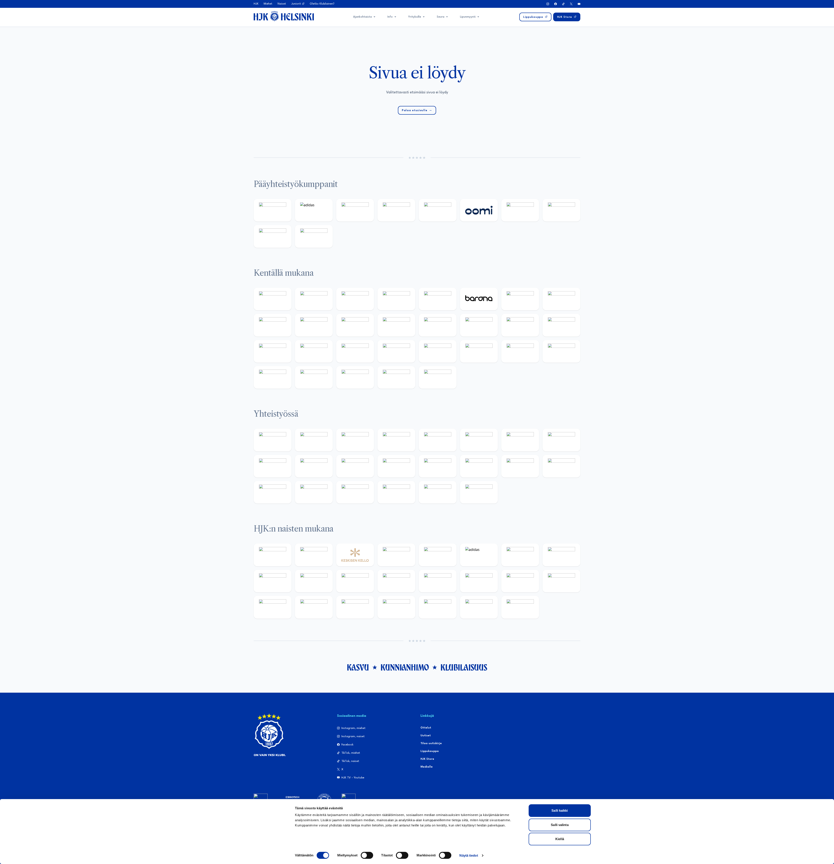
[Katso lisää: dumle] (479, 351)
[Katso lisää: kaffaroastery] (438, 440)
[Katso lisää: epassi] (396, 581)
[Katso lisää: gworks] (520, 466)
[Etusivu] (284, 16)
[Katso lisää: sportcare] (314, 492)
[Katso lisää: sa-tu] (314, 466)
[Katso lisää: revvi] (272, 210)
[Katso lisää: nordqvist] (438, 299)
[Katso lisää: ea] (272, 377)
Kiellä (559, 839)
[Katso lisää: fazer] (438, 351)
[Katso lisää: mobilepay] (272, 299)
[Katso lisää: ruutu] (438, 210)
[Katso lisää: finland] (479, 581)
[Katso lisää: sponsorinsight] (479, 492)
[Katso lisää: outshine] (355, 466)
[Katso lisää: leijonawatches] (355, 325)
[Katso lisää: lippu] (479, 466)
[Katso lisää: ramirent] (355, 351)
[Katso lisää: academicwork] (272, 351)
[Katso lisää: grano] (520, 351)
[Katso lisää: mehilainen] (314, 236)
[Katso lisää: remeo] (396, 377)
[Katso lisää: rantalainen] (314, 555)
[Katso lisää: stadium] (272, 236)
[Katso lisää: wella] (355, 581)
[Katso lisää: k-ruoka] (561, 351)
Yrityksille (414, 16)
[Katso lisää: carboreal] (314, 299)
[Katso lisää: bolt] (520, 210)
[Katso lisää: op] (396, 210)
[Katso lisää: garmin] (396, 466)
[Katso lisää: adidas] (314, 210)
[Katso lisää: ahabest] (272, 492)
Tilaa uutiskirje (431, 743)
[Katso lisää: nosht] (355, 440)
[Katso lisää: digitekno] (272, 325)
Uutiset (425, 735)
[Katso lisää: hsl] (396, 351)
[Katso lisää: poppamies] (314, 440)
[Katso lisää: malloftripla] (314, 351)
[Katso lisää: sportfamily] (438, 466)
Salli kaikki (559, 810)
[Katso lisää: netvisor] (314, 377)
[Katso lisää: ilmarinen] (520, 325)
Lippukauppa (429, 751)
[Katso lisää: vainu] (520, 555)
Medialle (426, 766)
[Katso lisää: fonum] (561, 555)
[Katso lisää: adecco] (520, 299)
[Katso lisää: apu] (396, 325)
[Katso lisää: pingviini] (355, 299)
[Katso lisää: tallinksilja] (561, 210)
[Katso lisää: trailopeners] (396, 299)
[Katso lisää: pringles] (561, 440)
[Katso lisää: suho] (355, 492)
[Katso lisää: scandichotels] (438, 377)
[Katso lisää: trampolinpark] (272, 440)
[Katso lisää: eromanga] (396, 440)
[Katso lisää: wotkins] (520, 440)
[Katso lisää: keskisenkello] (355, 555)
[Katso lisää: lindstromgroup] (272, 466)
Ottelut (425, 727)
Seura (440, 16)
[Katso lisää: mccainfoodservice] (479, 440)
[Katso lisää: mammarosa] (438, 492)
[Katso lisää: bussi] (561, 325)
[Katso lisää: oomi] (479, 210)
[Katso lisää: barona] (479, 299)
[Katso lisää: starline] (479, 325)
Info (390, 16)
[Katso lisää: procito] (396, 492)
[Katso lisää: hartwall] (355, 210)
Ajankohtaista (362, 16)
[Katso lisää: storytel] (561, 299)
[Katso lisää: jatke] (314, 325)
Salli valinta (559, 825)
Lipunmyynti (468, 16)
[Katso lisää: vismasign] (355, 377)
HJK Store (427, 759)
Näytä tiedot (468, 855)
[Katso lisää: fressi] (314, 581)
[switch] (367, 855)
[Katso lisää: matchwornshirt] (561, 466)
